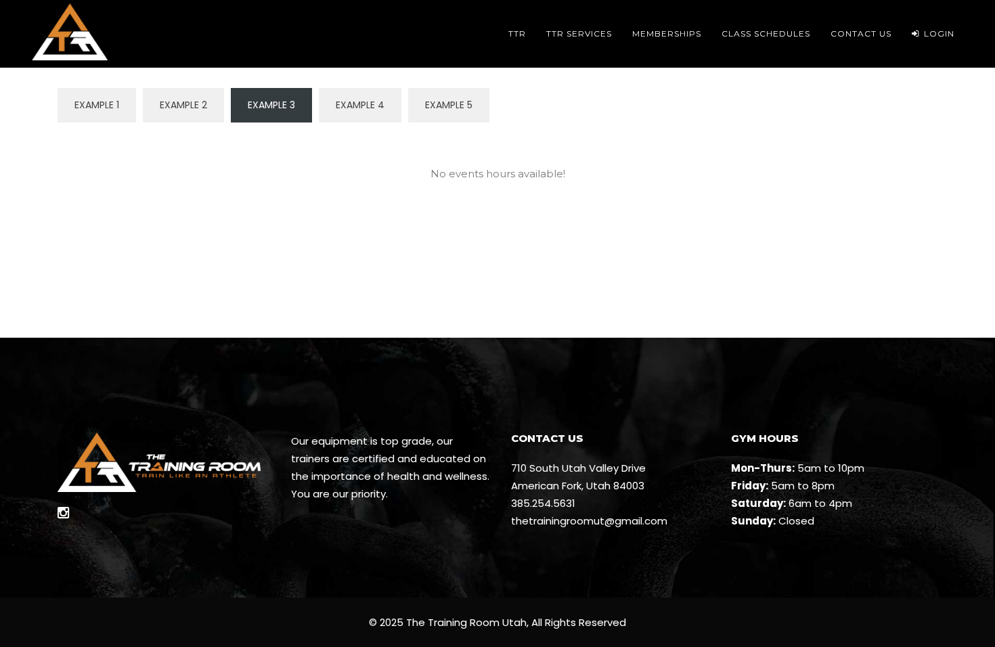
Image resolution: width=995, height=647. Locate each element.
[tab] (497, 140)
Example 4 (360, 105)
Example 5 (448, 105)
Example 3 (271, 105)
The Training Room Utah (466, 622)
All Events (497, 140)
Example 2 (183, 105)
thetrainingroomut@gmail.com (589, 521)
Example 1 (96, 105)
